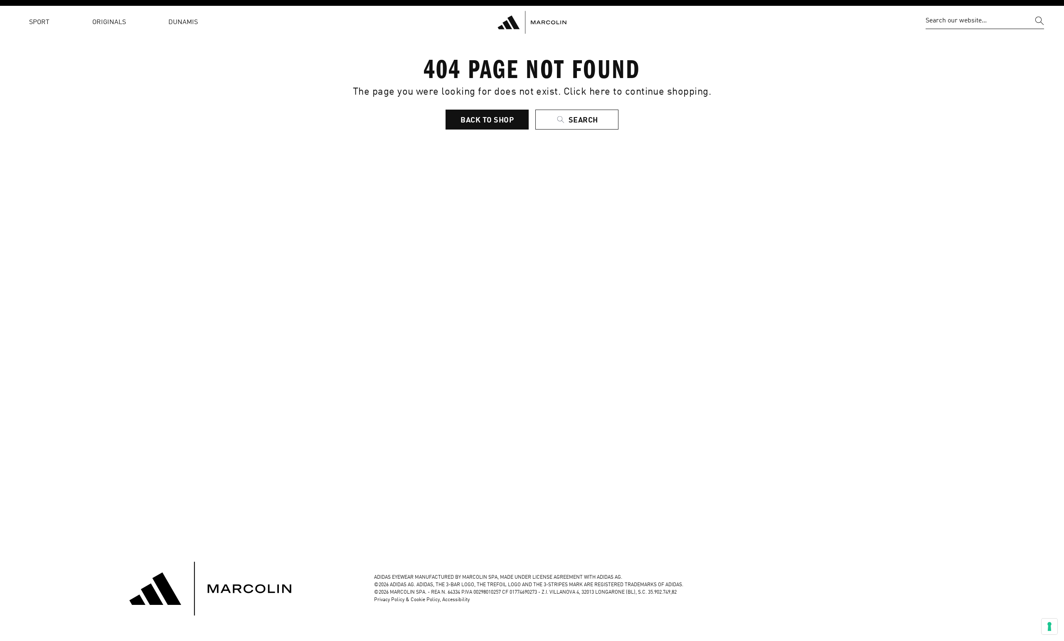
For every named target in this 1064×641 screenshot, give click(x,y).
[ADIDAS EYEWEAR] (532, 22)
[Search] (1039, 20)
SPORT (39, 22)
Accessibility (456, 599)
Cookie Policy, (426, 599)
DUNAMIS (183, 22)
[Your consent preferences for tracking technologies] (1049, 626)
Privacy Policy (389, 599)
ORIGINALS (109, 22)
